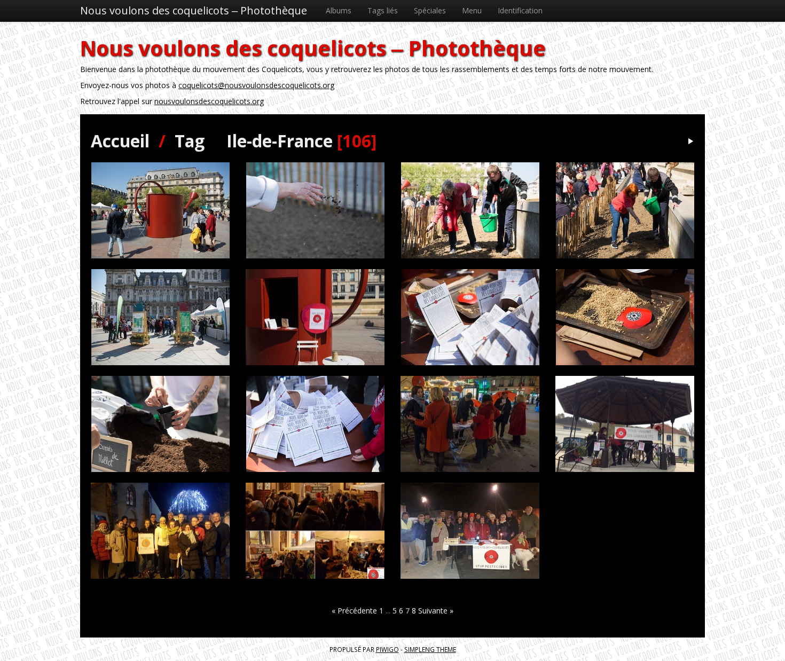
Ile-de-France (279, 140)
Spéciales (430, 10)
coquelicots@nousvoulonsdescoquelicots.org (256, 85)
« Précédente (354, 610)
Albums (338, 10)
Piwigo (387, 649)
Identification (520, 10)
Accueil (120, 140)
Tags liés (382, 10)
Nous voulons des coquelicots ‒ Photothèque (193, 10)
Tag (190, 140)
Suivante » (435, 610)
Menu (472, 10)
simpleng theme (430, 649)
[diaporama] (690, 142)
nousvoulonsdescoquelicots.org (209, 101)
